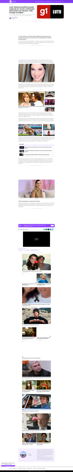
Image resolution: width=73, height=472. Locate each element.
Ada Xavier (20, 137)
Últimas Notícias (41, 1)
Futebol (56, 1)
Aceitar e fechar (8, 465)
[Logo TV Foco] (12, 1)
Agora (52, 1)
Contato (34, 468)
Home (36, 1)
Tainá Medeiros (21, 60)
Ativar (52, 225)
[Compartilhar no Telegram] (52, 229)
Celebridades (47, 1)
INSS (62, 1)
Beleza (59, 1)
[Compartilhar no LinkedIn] (50, 229)
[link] (23, 454)
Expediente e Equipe (21, 468)
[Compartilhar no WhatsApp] (44, 229)
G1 (34, 41)
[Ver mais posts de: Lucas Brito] (10, 18)
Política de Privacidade (41, 468)
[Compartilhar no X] (48, 229)
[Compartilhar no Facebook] (46, 229)
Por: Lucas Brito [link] (14, 17)
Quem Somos (14, 468)
